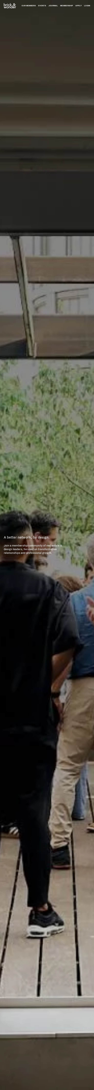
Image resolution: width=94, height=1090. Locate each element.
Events (42, 6)
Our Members (29, 6)
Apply (78, 6)
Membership (66, 6)
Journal (53, 6)
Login (87, 6)
